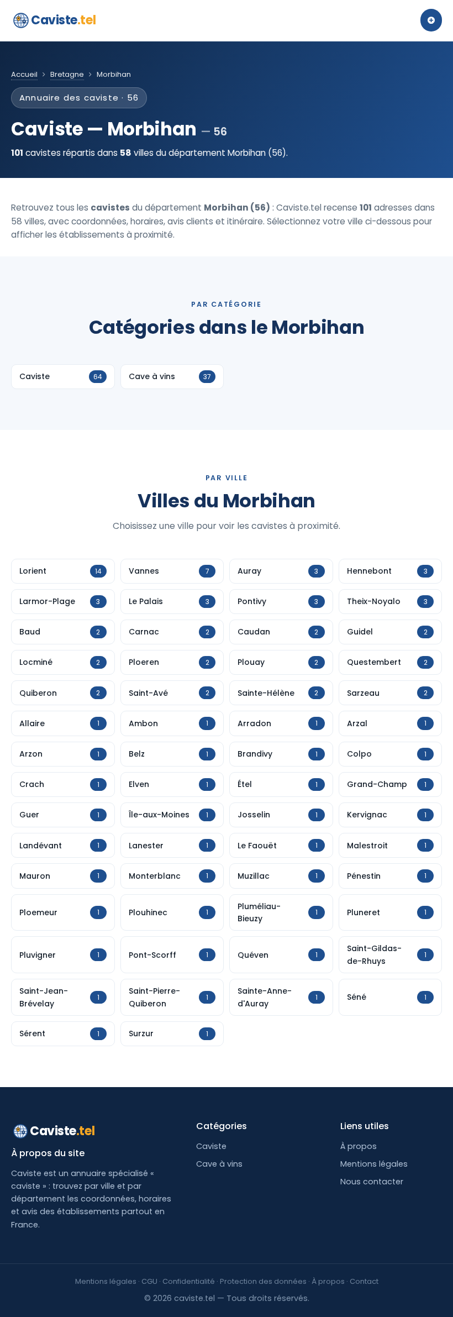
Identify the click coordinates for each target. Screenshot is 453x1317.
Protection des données (263, 1281)
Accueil (24, 74)
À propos (358, 1146)
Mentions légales (374, 1163)
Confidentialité (188, 1281)
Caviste (63, 20)
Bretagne (67, 74)
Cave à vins (219, 1163)
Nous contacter (371, 1181)
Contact (364, 1281)
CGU (149, 1281)
